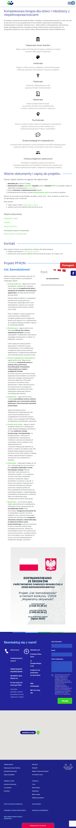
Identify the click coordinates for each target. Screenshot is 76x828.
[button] (41, 192)
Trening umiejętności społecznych (38, 159)
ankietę (41, 186)
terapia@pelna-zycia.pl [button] (30, 205)
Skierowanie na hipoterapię (15, 234)
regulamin (27, 186)
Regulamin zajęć (11, 218)
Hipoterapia (38, 100)
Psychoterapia (38, 120)
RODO (53, 186)
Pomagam (68, 265)
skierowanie (31, 188)
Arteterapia (38, 63)
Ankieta (7, 222)
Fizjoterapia (38, 81)
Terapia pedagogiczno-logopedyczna (38, 141)
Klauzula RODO (10, 226)
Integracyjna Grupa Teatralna (38, 45)
